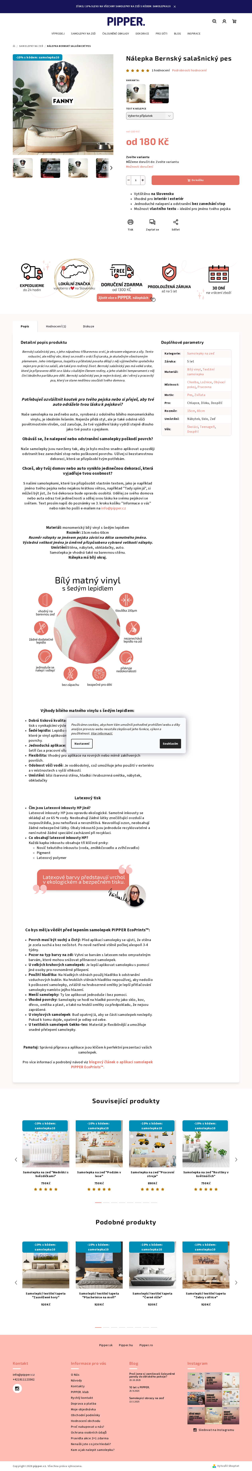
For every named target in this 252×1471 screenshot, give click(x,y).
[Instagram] (17, 1388)
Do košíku (198, 180)
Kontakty (78, 1386)
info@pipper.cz (113, 508)
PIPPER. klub (80, 1392)
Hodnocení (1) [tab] (56, 326)
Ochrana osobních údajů (89, 1432)
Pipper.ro (146, 1345)
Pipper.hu (126, 1345)
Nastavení (82, 743)
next (236, 1159)
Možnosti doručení (139, 166)
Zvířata (199, 395)
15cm (191, 411)
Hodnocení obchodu (85, 1421)
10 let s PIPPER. (139, 1387)
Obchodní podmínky (85, 1415)
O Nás (75, 1375)
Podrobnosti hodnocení (189, 70)
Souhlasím (170, 743)
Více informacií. (102, 733)
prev (16, 1159)
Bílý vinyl (194, 369)
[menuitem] (58, 33)
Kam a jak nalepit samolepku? (93, 1450)
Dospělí (193, 431)
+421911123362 (24, 1379)
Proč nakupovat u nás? (87, 1427)
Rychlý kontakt (82, 1398)
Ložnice (206, 382)
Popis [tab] (25, 326)
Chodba (193, 382)
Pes (190, 395)
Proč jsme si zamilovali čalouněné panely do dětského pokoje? (152, 1375)
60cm (201, 411)
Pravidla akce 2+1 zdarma (90, 1438)
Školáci (192, 427)
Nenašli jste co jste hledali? (91, 1444)
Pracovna (204, 387)
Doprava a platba (83, 1403)
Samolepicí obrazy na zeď (146, 1398)
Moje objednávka (83, 1409)
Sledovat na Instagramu (216, 1430)
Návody (76, 1380)
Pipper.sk (106, 1345)
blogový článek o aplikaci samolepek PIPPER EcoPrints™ (112, 1064)
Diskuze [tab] (88, 326)
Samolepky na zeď (201, 353)
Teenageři (207, 427)
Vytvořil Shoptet (228, 1466)
